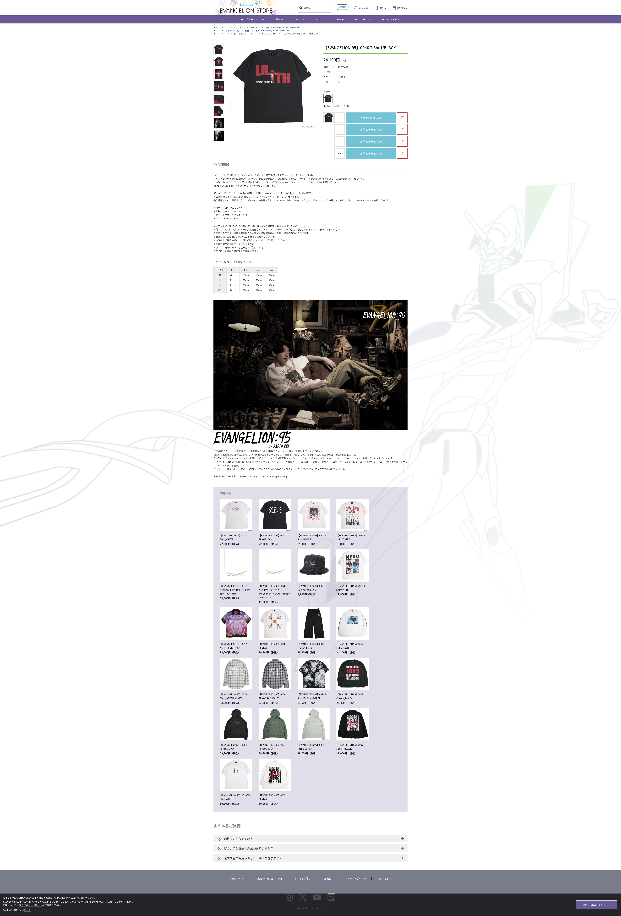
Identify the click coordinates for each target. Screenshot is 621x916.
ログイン (383, 7)
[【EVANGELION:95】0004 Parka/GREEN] (275, 724)
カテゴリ (223, 19)
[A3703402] (218, 49)
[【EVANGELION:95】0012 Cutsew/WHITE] (352, 623)
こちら (27, 910)
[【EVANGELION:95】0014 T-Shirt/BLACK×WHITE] (314, 674)
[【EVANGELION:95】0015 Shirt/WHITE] (275, 775)
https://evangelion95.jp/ (275, 476)
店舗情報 (339, 19)
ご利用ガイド (236, 878)
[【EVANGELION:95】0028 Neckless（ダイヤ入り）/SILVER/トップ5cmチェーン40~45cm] (275, 565)
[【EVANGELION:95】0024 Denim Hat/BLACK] (314, 565)
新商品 (279, 19)
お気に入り (363, 7)
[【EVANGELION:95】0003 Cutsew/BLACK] (352, 674)
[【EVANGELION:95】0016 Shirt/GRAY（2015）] (275, 674)
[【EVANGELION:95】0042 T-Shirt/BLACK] (275, 515)
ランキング (298, 19)
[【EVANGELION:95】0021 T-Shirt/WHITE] (352, 515)
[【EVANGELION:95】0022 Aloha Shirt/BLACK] (236, 623)
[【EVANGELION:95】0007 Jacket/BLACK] (352, 724)
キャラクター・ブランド (252, 19)
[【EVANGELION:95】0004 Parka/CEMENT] (314, 724)
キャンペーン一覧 (363, 19)
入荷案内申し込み (371, 118)
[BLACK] (272, 86)
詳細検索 (342, 7)
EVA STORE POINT (392, 19)
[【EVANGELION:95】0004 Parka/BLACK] (236, 724)
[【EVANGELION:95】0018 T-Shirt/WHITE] (275, 623)
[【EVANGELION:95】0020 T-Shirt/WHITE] (352, 565)
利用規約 (326, 878)
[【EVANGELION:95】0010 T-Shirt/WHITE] (236, 775)
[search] (300, 7)
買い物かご (402, 7)
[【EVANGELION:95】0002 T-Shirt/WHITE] (314, 515)
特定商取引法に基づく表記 (268, 878)
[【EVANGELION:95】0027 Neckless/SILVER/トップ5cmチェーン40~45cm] (236, 565)
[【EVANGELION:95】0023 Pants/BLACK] (314, 623)
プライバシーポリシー (354, 878)
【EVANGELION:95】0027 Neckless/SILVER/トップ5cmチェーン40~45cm (236, 589)
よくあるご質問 (302, 878)
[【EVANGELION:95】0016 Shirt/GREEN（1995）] (236, 674)
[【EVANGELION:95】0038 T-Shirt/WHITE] (236, 515)
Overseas (319, 19)
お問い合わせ (384, 878)
